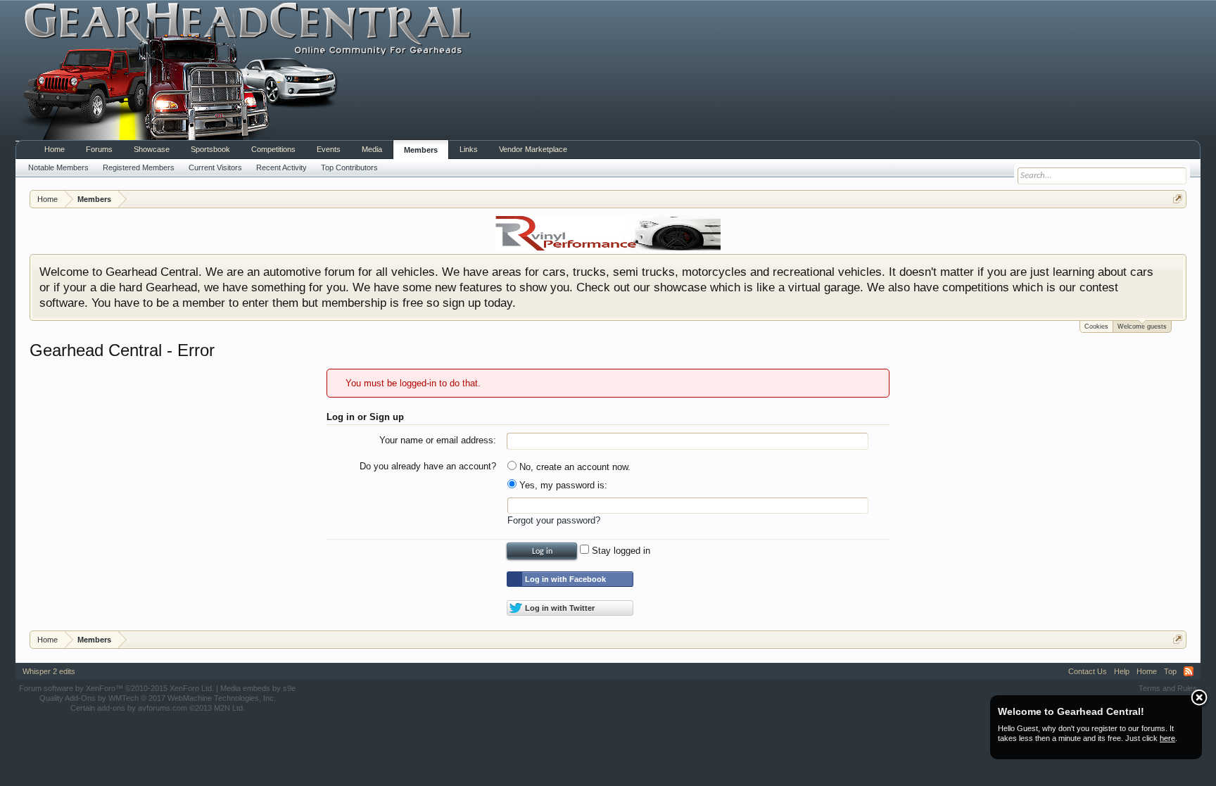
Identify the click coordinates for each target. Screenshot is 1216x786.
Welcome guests (1142, 326)
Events (329, 149)
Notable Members (58, 167)
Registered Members (139, 167)
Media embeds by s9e (258, 688)
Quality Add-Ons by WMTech (157, 698)
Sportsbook (210, 149)
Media (372, 149)
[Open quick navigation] (1177, 198)
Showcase (152, 149)
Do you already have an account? (428, 466)
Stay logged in (619, 550)
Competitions (273, 149)
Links (469, 149)
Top (1170, 671)
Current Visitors (215, 167)
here (1167, 738)
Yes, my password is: (562, 485)
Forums (99, 149)
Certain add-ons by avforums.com (157, 708)
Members (421, 150)
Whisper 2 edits (49, 671)
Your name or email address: (437, 440)
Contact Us (1087, 671)
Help (1121, 671)
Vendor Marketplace (533, 149)
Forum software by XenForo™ (116, 688)
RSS (1188, 671)
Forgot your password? (553, 520)
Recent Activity (281, 167)
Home (54, 149)
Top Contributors (349, 167)
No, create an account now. (574, 467)
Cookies (1096, 326)
